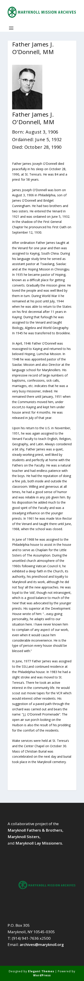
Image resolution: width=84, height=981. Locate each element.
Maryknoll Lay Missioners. (39, 843)
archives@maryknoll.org (42, 944)
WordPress (42, 975)
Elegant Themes (41, 971)
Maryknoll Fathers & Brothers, (35, 830)
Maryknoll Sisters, (24, 836)
